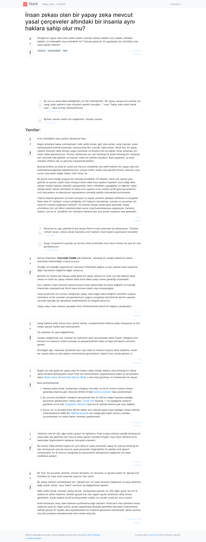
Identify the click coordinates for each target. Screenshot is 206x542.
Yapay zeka (48, 4)
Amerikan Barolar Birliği (73, 377)
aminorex (137, 462)
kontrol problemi (102, 391)
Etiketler (61, 4)
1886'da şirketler (79, 413)
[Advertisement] (89, 75)
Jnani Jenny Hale (53, 111)
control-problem (54, 51)
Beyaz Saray (50, 377)
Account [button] (175, 4)
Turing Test (88, 400)
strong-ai (41, 51)
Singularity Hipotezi (75, 404)
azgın (138, 217)
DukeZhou (50, 235)
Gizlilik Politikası (34, 538)
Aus (139, 359)
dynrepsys (137, 422)
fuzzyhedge (136, 51)
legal (65, 51)
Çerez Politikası (93, 535)
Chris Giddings (52, 250)
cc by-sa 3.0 (153, 535)
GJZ (139, 312)
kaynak (138, 54)
